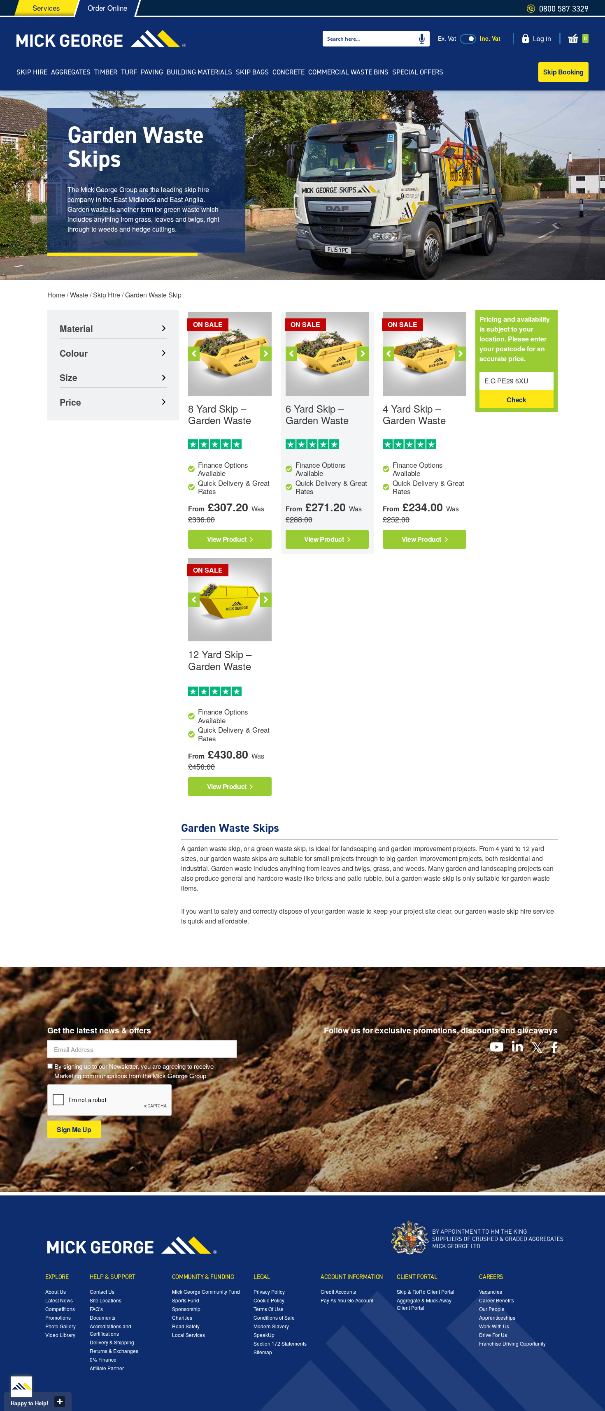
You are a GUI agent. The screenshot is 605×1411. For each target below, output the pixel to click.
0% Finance (103, 1359)
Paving (152, 72)
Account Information (352, 1277)
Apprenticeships (497, 1317)
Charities (182, 1317)
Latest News (59, 1300)
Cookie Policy (269, 1300)
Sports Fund (185, 1300)
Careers (491, 1277)
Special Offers (417, 72)
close (59, 1401)
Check (516, 399)
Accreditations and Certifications (110, 1330)
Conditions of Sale (274, 1317)
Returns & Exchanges (114, 1350)
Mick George (101, 38)
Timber (105, 72)
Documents (102, 1317)
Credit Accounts (338, 1291)
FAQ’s (96, 1308)
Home (56, 294)
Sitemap (263, 1351)
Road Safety (186, 1326)
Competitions (60, 1308)
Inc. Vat (490, 38)
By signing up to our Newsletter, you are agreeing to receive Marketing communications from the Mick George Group (134, 1071)
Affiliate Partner (107, 1368)
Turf (129, 72)
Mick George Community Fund (206, 1291)
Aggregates (71, 72)
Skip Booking (563, 72)
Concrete (288, 72)
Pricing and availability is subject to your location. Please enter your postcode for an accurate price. (514, 338)
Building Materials (199, 72)
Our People (492, 1308)
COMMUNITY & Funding (203, 1277)
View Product (227, 539)
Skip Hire (31, 72)
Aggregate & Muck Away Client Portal (424, 1304)
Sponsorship (186, 1308)
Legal (262, 1277)
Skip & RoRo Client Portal (425, 1291)
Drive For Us (493, 1334)
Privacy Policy (269, 1291)
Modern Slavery (271, 1326)
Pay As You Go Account (347, 1300)
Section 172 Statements (280, 1343)
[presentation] (109, 1100)
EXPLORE (56, 1277)
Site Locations (105, 1300)
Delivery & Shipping (112, 1342)
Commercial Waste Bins (348, 72)
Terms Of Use (269, 1308)
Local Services (188, 1334)
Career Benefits (496, 1300)
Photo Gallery (60, 1326)
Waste (79, 294)
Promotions (58, 1317)
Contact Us (102, 1291)
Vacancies (490, 1291)
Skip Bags (252, 72)
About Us (55, 1291)
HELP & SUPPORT (112, 1277)
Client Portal (417, 1277)
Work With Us (494, 1326)
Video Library (60, 1334)
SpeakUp (264, 1334)
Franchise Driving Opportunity (512, 1343)
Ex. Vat (447, 38)
